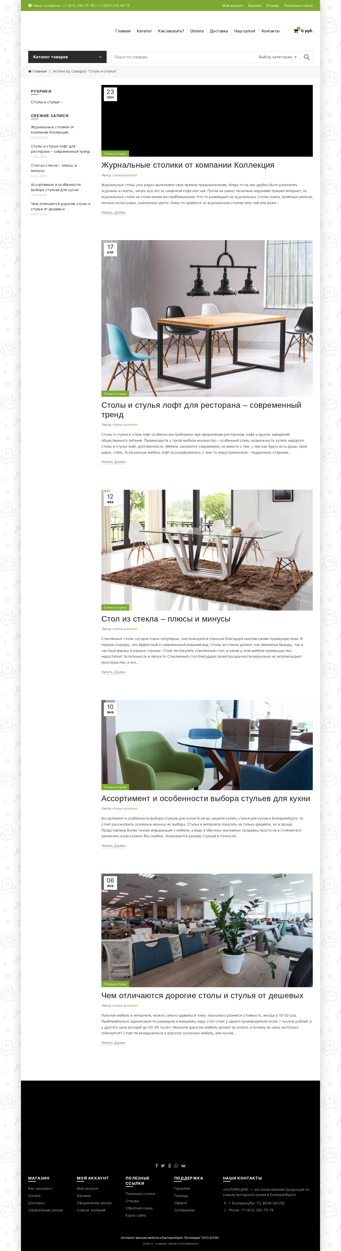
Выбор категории (275, 57)
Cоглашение (184, 1210)
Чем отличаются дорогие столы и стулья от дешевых (202, 995)
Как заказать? (171, 30)
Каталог (146, 30)
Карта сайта (136, 1215)
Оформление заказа (45, 1210)
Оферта (180, 1203)
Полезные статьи (298, 5)
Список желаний (91, 1210)
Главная (123, 30)
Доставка (219, 30)
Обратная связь (139, 1208)
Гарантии (182, 1188)
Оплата (197, 30)
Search (306, 57)
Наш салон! (244, 30)
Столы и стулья (115, 153)
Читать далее (113, 212)
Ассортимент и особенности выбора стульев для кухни (206, 798)
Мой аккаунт (232, 5)
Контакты (271, 30)
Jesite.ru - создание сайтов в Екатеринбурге (170, 1243)
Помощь (181, 1195)
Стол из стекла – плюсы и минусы (166, 618)
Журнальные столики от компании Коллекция (188, 164)
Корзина (255, 5)
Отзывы (272, 5)
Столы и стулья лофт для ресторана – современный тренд (60, 148)
